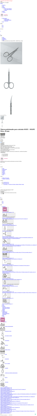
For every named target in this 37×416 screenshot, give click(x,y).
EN (2, 26)
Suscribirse (2, 191)
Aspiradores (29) (22, 265)
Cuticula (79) (2, 401)
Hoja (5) (28, 292)
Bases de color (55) (17, 218)
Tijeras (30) (8, 237)
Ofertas (3, 171)
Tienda (3, 316)
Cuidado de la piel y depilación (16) (16, 279)
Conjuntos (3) (25, 218)
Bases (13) (2, 396)
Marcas (3, 172)
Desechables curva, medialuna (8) (29, 396)
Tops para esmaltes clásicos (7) (27, 252)
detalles (1, 3)
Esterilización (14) (16, 265)
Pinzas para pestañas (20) (11, 404)
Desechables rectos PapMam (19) (19, 396)
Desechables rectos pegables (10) (9, 396)
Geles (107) (4, 225)
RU (2, 203)
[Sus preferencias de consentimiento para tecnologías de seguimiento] (35, 414)
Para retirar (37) (7, 401)
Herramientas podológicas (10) (28, 237)
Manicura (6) (4, 279)
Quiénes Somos (6, 19)
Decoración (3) (4, 292)
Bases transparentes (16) (10, 218)
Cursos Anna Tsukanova (8, 8)
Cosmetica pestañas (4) (5, 272)
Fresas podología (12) (13, 401)
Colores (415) (4, 218)
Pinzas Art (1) (34, 292)
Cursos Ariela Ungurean (8, 9)
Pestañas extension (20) (23, 404)
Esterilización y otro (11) (12, 409)
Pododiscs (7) (4, 245)
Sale (3, 304)
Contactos (3, 173)
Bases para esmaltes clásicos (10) (7, 252)
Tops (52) (21, 218)
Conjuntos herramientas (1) (16, 238)
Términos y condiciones (6, 178)
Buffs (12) (19, 245)
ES (2, 25)
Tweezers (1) (10, 238)
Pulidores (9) (18, 401)
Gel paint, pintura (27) (14, 292)
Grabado (5, 10)
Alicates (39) (4, 237)
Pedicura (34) (8, 279)
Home (3, 168)
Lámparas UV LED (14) (10, 265)
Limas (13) (16, 245)
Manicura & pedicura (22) (4, 409)
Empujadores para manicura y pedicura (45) (17, 237)
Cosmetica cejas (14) (30, 404)
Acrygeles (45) (8, 225)
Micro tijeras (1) (17, 404)
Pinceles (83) (9, 292)
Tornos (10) (4, 265)
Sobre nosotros (4, 169)
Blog (3, 174)
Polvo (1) (30, 292)
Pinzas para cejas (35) (3, 404)
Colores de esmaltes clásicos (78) (18, 252)
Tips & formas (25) (14, 225)
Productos (3, 170)
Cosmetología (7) (5, 238)
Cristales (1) (25, 292)
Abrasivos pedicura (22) (10, 245)
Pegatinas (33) (20, 292)
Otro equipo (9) (27, 265)
